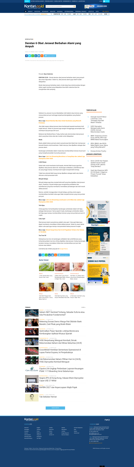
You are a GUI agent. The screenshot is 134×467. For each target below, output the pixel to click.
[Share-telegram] (39, 55)
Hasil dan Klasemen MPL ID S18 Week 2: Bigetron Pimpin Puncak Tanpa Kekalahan (99, 173)
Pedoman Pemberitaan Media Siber (46, 448)
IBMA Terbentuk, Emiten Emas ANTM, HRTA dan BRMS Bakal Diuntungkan (99, 137)
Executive (51, 429)
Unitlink (63, 431)
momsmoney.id (43, 338)
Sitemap (26, 448)
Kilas (75, 429)
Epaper (27, 1)
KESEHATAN (29, 39)
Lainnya (106, 11)
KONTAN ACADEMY (39, 1)
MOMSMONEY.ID (67, 1)
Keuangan (45, 11)
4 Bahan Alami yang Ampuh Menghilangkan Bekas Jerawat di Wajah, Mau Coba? (62, 277)
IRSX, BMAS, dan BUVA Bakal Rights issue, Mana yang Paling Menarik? (99, 145)
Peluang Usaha (27, 436)
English (38, 427)
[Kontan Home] (25, 11)
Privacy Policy (58, 448)
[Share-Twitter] (29, 55)
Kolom (50, 431)
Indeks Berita (55, 407)
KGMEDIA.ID (75, 1)
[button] (74, 6)
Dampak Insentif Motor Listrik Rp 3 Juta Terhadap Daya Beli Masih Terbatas (98, 119)
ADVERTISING (82, 1)
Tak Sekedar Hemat (48, 397)
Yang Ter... (39, 434)
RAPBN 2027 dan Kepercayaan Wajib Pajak (58, 387)
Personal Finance (80, 11)
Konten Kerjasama (78, 427)
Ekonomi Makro (65, 434)
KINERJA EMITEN (58, 1)
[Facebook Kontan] (105, 420)
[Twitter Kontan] (107, 420)
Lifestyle (91, 11)
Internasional (69, 11)
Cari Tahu (39, 438)
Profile (30, 448)
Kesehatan (39, 436)
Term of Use (35, 448)
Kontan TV (51, 434)
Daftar (107, 1)
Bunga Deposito (65, 433)
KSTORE (33, 1)
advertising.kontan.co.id (96, 443)
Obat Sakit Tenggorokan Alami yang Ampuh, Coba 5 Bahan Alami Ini (46, 297)
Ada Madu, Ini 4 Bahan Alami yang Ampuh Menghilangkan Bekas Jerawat (77, 277)
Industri (52, 11)
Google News (63, 249)
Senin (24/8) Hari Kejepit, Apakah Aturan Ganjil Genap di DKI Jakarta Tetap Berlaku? (99, 163)
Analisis (51, 427)
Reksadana (64, 429)
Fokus (38, 431)
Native (75, 431)
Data (97, 11)
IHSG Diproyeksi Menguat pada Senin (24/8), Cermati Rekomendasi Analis (98, 129)
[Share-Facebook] (26, 55)
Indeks (83, 307)
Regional (39, 433)
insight (30, 11)
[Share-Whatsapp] (32, 55)
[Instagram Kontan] (109, 420)
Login (100, 1)
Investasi (37, 11)
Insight (41, 310)
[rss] (42, 55)
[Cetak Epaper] (96, 8)
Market (63, 427)
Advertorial (76, 433)
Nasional (60, 11)
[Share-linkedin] (35, 55)
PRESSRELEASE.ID (49, 1)
